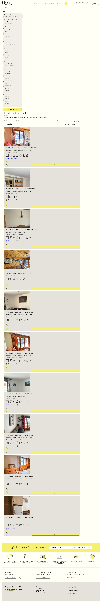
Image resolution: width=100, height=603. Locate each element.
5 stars (7, 94)
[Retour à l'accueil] (7, 4)
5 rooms (7, 57)
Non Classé (7, 103)
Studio (6, 50)
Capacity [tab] (6, 26)
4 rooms (7, 55)
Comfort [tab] (6, 92)
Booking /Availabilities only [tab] (10, 19)
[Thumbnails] (77, 122)
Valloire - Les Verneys (9, 65)
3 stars (7, 98)
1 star (6, 101)
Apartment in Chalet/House (10, 44)
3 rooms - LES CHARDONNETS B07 (19, 271)
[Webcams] (77, 3)
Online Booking (8, 21)
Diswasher (7, 71)
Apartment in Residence (10, 42)
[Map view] (79, 122)
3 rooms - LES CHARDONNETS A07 (19, 517)
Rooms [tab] (5, 48)
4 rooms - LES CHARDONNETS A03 (19, 435)
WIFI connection (8, 75)
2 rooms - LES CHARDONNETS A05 (19, 230)
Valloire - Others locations (10, 67)
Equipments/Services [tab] (9, 69)
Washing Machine (8, 73)
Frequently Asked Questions (30, 547)
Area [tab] (5, 61)
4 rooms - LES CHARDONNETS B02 (19, 476)
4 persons (7, 29)
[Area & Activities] (83, 3)
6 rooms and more (9, 59)
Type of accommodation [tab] (10, 39)
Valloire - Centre (8, 63)
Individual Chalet (8, 46)
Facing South (8, 85)
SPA (6, 83)
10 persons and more (9, 36)
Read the (9, 592)
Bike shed (7, 86)
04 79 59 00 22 (10, 577)
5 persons (7, 31)
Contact (19, 577)
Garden (7, 88)
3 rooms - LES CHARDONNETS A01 (19, 353)
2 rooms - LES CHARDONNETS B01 (19, 189)
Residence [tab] (6, 105)
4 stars (7, 96)
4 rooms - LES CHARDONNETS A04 (19, 394)
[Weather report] (80, 3)
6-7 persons (7, 33)
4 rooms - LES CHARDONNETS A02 (19, 312)
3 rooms (7, 54)
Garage (7, 78)
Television (7, 76)
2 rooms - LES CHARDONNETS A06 (19, 148)
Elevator (7, 90)
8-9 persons (7, 34)
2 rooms (7, 52)
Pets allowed (8, 81)
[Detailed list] (75, 122)
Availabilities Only (8, 23)
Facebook (43, 577)
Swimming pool (8, 80)
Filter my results (12, 109)
